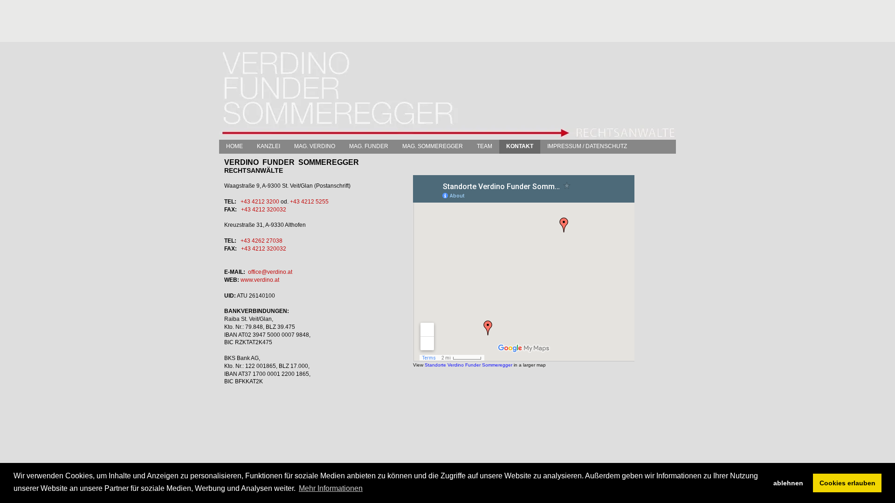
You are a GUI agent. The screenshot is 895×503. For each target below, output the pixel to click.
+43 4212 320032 (263, 209)
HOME (234, 146)
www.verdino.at (260, 280)
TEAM (484, 146)
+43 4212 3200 (260, 201)
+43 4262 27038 (261, 241)
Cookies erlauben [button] (847, 483)
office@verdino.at (270, 272)
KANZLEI (268, 146)
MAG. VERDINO (314, 146)
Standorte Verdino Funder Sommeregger (468, 364)
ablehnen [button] (788, 483)
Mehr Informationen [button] (331, 488)
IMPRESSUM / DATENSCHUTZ (587, 146)
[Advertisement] (388, 21)
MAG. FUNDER (368, 146)
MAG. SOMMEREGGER (432, 146)
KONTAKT (519, 146)
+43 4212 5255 (309, 201)
